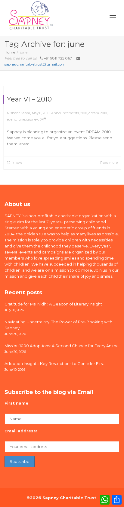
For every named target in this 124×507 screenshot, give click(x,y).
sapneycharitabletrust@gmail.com (35, 64)
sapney (32, 119)
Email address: (21, 430)
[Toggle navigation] (112, 17)
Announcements (65, 113)
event (11, 119)
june (21, 119)
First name (16, 403)
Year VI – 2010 (29, 99)
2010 (83, 113)
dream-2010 (97, 113)
